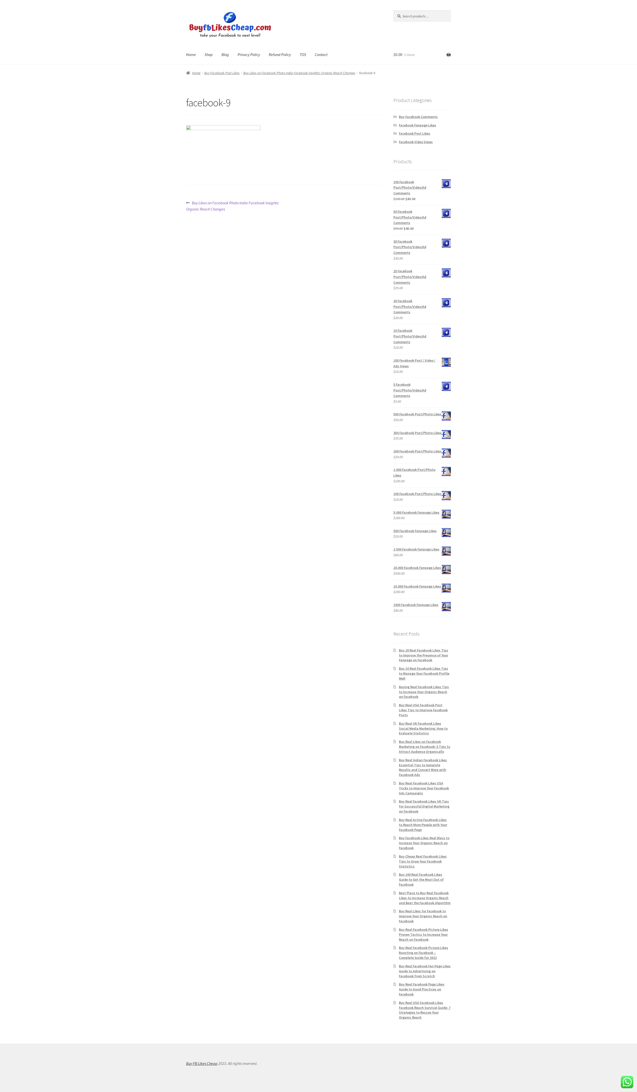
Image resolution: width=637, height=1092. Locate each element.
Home (191, 54)
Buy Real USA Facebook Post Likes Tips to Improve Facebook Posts (423, 710)
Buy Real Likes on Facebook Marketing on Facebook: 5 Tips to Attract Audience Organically (424, 746)
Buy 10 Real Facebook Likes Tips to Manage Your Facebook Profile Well (424, 673)
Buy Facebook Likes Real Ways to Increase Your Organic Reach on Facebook (424, 843)
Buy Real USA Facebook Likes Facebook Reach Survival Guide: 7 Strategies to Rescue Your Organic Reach (424, 1010)
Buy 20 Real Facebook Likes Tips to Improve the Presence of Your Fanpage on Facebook (423, 655)
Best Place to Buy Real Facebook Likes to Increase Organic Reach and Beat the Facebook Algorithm (425, 898)
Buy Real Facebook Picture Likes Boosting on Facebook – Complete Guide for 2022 (423, 952)
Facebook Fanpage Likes (417, 125)
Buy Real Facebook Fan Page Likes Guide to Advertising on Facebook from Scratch (425, 971)
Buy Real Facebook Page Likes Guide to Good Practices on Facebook (421, 989)
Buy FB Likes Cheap (201, 1063)
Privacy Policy (249, 54)
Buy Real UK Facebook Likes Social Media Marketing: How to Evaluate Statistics (423, 728)
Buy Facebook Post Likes (222, 73)
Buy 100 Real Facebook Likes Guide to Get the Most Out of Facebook (421, 879)
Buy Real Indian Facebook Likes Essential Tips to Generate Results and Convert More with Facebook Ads (423, 767)
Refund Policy (280, 54)
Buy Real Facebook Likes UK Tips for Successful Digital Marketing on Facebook (424, 806)
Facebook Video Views (416, 142)
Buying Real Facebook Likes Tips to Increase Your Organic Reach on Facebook (424, 692)
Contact (321, 54)
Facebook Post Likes (414, 133)
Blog (225, 54)
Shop (209, 54)
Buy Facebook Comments (418, 116)
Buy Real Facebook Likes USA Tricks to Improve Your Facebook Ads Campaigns (424, 788)
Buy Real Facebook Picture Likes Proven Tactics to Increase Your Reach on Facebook (423, 934)
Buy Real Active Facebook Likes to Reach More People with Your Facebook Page (423, 825)
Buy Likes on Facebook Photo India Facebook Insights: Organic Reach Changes (299, 73)
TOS (303, 54)
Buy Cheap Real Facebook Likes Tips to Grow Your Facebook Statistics (423, 861)
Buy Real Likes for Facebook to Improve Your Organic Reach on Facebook (423, 916)
